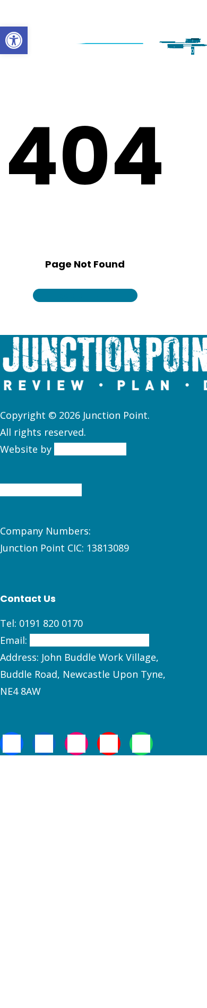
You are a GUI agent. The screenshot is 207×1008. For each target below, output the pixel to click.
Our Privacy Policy (41, 490)
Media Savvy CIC (90, 449)
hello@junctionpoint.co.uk (89, 640)
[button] (14, 40)
